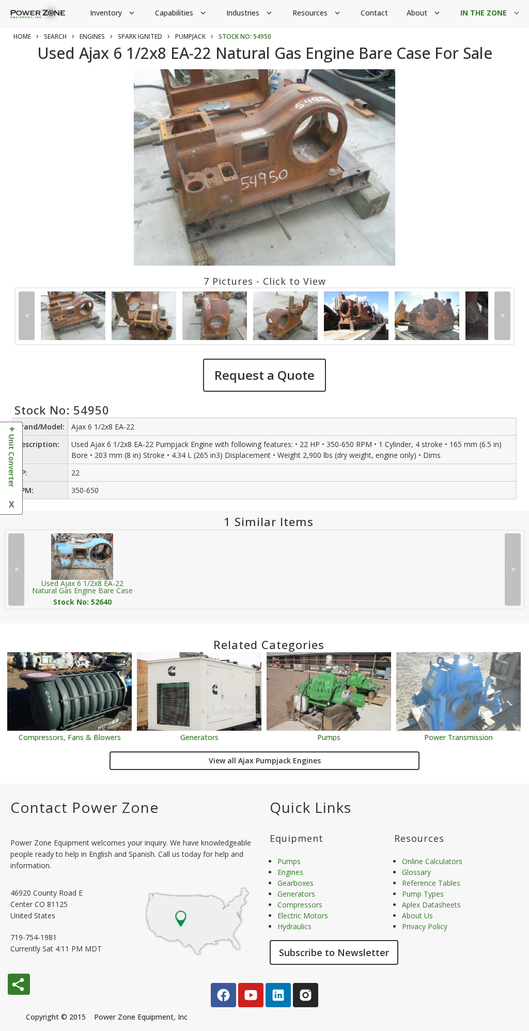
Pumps (328, 736)
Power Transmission (458, 736)
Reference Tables (431, 883)
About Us (417, 915)
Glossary (416, 872)
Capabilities (181, 13)
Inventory (113, 13)
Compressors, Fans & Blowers (70, 736)
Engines (290, 872)
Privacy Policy (424, 926)
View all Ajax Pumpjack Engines (265, 760)
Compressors (299, 905)
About (424, 13)
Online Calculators (432, 861)
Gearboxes (295, 883)
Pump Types (423, 894)
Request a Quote (264, 374)
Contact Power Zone (84, 807)
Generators (199, 736)
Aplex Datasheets (431, 905)
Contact (374, 13)
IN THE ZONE (490, 13)
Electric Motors (302, 915)
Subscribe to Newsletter (334, 952)
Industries (250, 13)
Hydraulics (294, 926)
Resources (317, 13)
